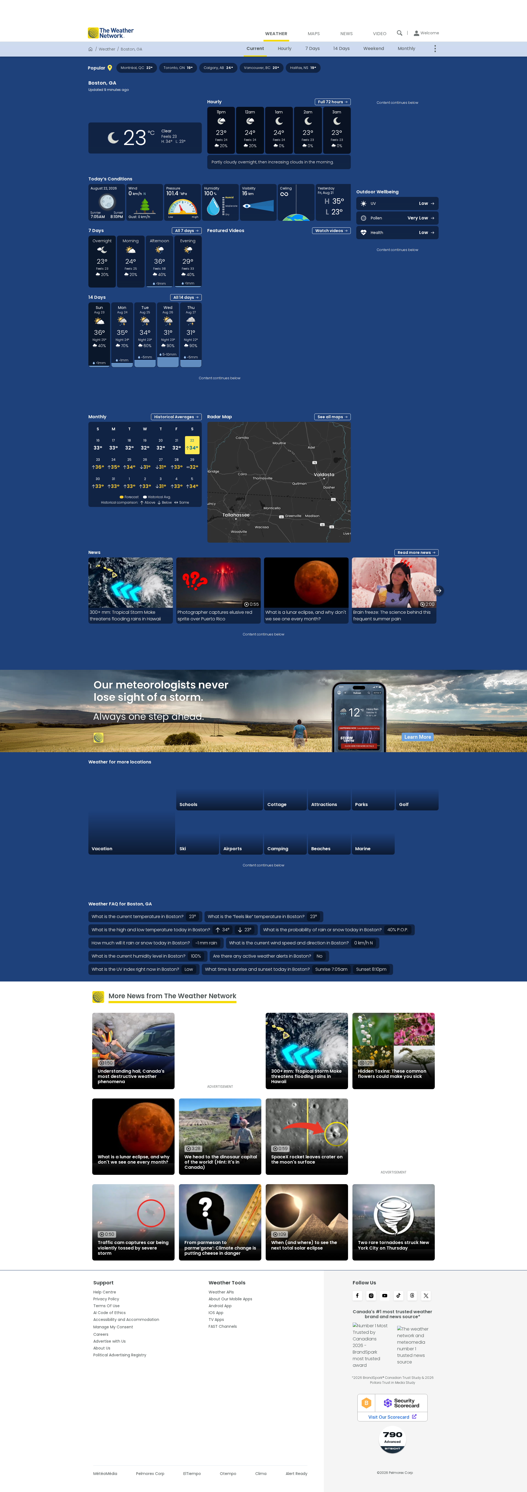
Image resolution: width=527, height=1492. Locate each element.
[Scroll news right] (439, 590)
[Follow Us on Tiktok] (398, 1296)
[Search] (399, 33)
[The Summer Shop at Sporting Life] (417, 833)
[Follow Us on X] (426, 1296)
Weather (107, 49)
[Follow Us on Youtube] (385, 1296)
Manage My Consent (113, 1326)
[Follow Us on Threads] (412, 1296)
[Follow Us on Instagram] (371, 1296)
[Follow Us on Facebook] (357, 1296)
